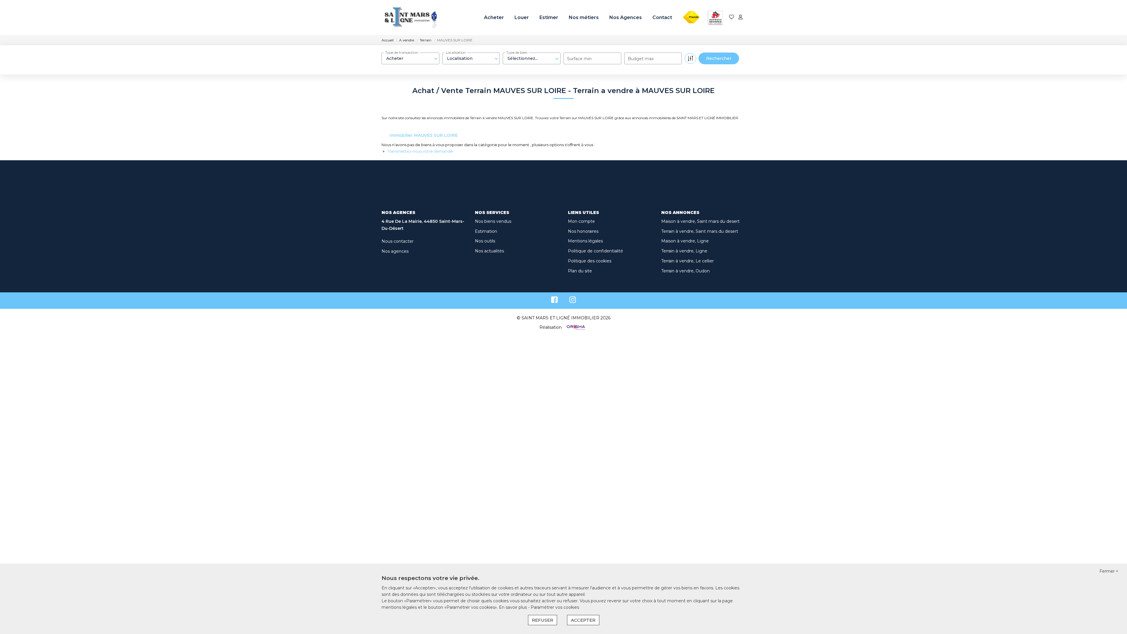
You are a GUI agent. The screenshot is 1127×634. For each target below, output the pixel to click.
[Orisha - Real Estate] (575, 327)
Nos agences (395, 251)
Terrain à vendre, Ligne (684, 251)
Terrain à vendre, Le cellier (687, 261)
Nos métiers (584, 17)
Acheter (494, 17)
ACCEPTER (583, 620)
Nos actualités (489, 251)
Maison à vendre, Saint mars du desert (700, 221)
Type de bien (516, 52)
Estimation (486, 231)
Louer (521, 17)
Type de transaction (401, 52)
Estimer (548, 17)
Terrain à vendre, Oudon (685, 271)
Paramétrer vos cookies (555, 607)
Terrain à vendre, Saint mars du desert (699, 231)
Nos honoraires (583, 231)
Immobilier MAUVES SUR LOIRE (423, 135)
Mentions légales (585, 241)
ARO (713, 6)
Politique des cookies (589, 261)
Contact (662, 17)
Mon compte (581, 221)
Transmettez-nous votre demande (420, 151)
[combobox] (410, 58)
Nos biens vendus (493, 221)
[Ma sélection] (731, 17)
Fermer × (1108, 571)
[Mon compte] (740, 17)
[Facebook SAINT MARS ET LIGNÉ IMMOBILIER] (554, 301)
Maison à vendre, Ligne (685, 241)
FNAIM (690, 6)
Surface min (579, 58)
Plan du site (580, 271)
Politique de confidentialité (595, 251)
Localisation (456, 52)
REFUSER (542, 620)
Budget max (641, 58)
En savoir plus (513, 607)
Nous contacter (398, 241)
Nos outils (485, 241)
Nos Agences (625, 17)
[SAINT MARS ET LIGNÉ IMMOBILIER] (411, 17)
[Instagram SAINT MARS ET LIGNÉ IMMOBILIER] (573, 301)
